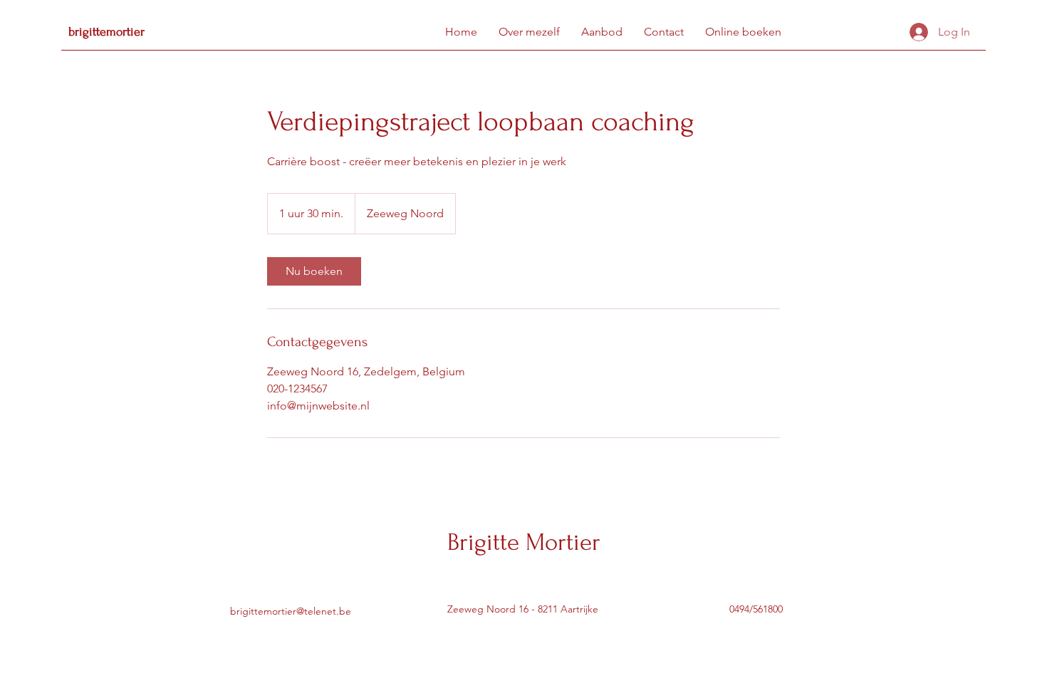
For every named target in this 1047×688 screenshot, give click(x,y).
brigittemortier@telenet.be (290, 611)
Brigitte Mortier (523, 542)
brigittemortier (106, 31)
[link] (314, 271)
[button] (602, 32)
